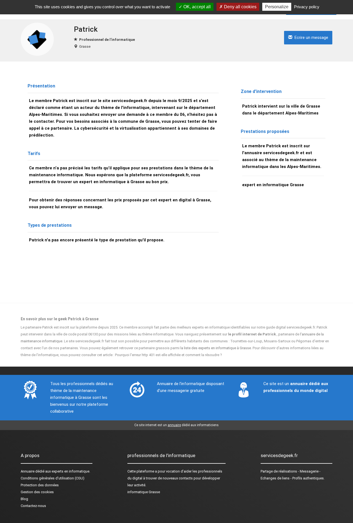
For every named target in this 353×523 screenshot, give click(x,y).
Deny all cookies (239, 6)
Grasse (84, 46)
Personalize (276, 6)
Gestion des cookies (37, 492)
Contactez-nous (33, 506)
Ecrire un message (310, 37)
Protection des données (40, 485)
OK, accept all (196, 6)
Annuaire (27, 471)
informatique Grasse (143, 492)
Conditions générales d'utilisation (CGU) (52, 478)
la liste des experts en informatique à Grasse (215, 348)
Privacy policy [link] (306, 6)
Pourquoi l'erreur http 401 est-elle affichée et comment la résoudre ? (168, 355)
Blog (24, 499)
